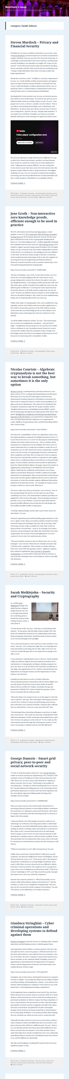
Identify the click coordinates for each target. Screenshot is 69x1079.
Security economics (21, 197)
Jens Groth (42, 232)
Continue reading (18, 183)
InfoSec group (35, 195)
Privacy (13, 197)
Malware (49, 1063)
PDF (51, 682)
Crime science (41, 1061)
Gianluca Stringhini (18, 941)
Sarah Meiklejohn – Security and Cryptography (33, 594)
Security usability (33, 197)
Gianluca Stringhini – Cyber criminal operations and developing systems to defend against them (34, 929)
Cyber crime (50, 1061)
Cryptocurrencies (49, 740)
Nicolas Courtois (16, 391)
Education (28, 195)
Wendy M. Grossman (28, 193)
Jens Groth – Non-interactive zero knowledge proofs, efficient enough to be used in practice (34, 219)
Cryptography (41, 351)
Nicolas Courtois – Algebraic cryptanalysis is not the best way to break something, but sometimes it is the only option (33, 377)
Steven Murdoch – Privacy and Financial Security (34, 44)
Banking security (52, 193)
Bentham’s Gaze (15, 7)
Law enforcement (41, 1063)
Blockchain (40, 740)
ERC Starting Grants (46, 244)
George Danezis (49, 773)
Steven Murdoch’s (18, 56)
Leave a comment (46, 197)
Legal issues (53, 195)
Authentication (41, 193)
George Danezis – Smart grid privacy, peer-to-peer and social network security (33, 762)
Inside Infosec (45, 195)
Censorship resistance (17, 195)
